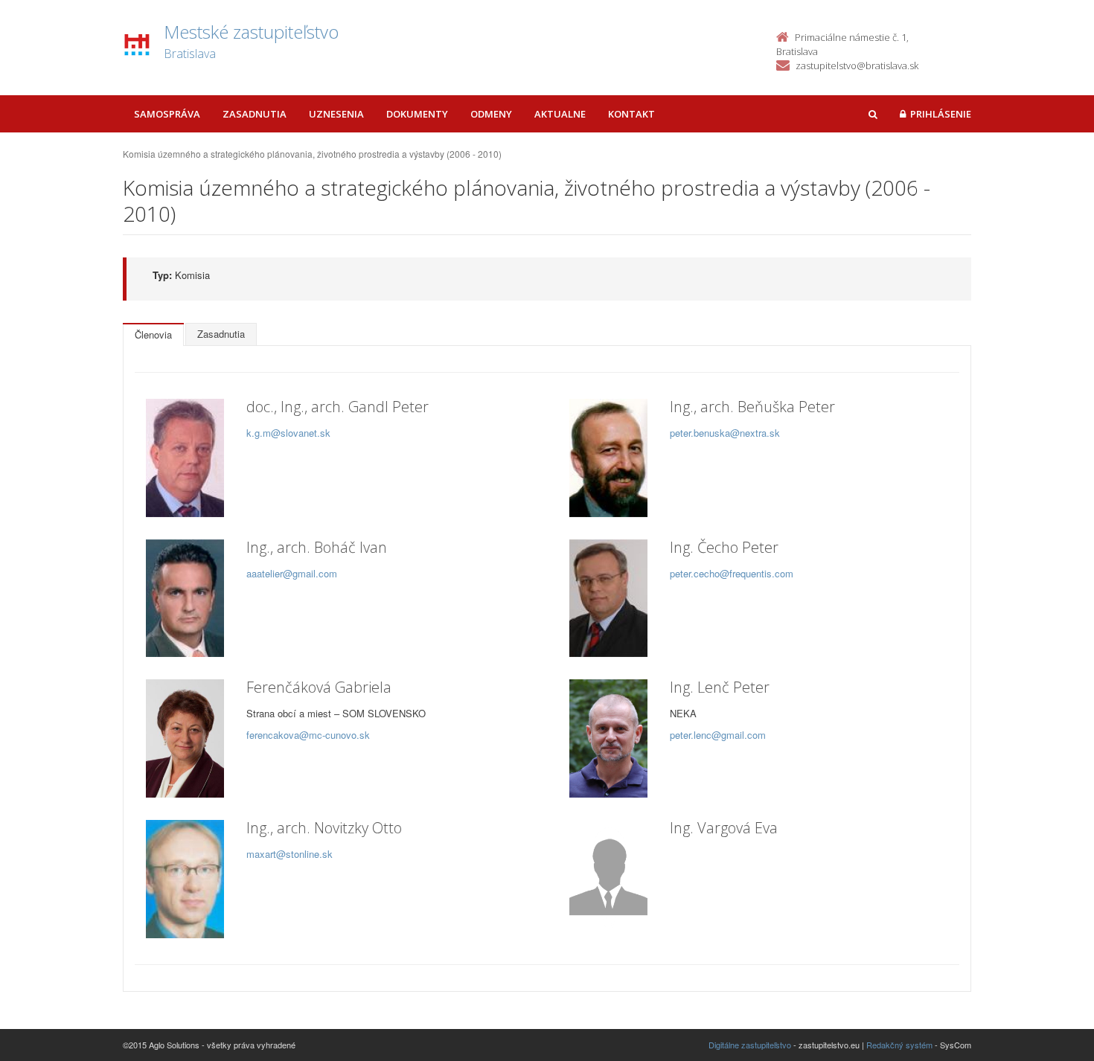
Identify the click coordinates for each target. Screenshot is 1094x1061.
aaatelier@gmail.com (291, 573)
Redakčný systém (899, 1045)
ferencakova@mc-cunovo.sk (308, 735)
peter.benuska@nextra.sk (725, 433)
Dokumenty (417, 114)
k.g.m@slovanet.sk (288, 433)
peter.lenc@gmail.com (718, 735)
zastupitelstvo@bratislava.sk (857, 65)
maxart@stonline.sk (289, 854)
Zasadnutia (255, 114)
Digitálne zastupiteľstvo (749, 1045)
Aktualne (560, 114)
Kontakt (631, 114)
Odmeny (491, 114)
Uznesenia (336, 114)
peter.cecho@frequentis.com (731, 573)
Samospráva (167, 114)
